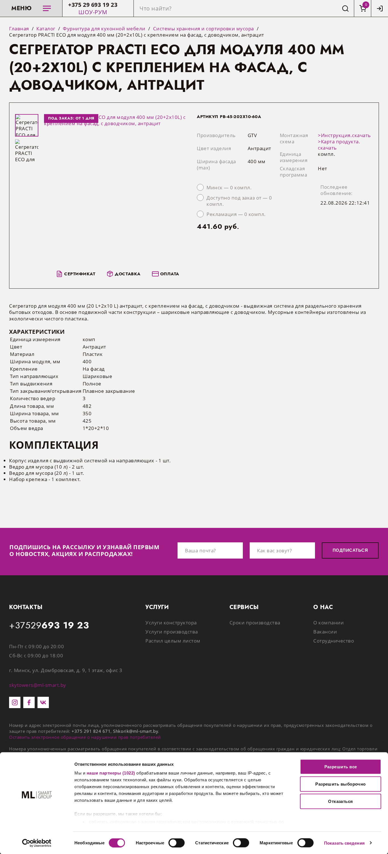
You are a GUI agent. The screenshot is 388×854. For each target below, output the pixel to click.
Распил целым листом (173, 640)
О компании (328, 622)
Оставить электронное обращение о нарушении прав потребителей (85, 737)
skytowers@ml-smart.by (37, 685)
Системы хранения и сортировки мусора (203, 29)
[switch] (176, 842)
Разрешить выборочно (340, 784)
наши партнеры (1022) (111, 773)
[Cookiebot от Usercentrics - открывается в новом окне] (37, 843)
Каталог (45, 29)
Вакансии (325, 631)
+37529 (49, 625)
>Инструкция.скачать (344, 135)
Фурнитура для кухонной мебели (104, 29)
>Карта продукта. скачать (339, 144)
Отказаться (340, 801)
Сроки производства (255, 622)
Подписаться (350, 550)
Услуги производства (171, 631)
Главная (19, 29)
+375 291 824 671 (91, 731)
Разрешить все (340, 766)
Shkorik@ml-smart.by (135, 731)
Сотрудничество (333, 640)
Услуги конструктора (171, 622)
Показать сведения (344, 842)
